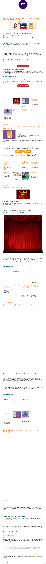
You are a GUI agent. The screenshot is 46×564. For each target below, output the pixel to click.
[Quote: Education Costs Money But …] (25, 109)
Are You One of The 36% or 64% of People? (25, 296)
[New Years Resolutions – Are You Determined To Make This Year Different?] (8, 161)
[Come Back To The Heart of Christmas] (25, 98)
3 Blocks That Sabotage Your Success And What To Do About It (16, 178)
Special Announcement (16, 271)
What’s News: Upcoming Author (34, 409)
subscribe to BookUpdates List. (31, 261)
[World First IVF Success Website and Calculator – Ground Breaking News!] (34, 269)
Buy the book (25, 73)
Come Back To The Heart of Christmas (25, 106)
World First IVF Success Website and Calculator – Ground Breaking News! (34, 281)
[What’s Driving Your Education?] (17, 109)
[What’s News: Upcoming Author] (34, 397)
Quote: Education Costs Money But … (25, 113)
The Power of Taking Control (34, 113)
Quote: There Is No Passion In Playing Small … (34, 177)
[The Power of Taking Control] (34, 109)
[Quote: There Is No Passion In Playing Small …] (34, 172)
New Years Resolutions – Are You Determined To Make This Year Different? (7, 168)
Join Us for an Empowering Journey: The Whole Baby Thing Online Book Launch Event (22, 19)
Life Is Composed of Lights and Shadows (7, 176)
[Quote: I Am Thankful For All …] (17, 161)
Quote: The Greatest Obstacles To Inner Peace (25, 281)
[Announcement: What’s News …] (17, 285)
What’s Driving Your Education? (16, 113)
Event (14, 33)
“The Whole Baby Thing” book (8, 257)
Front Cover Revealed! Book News (16, 105)
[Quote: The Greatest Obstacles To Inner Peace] (25, 269)
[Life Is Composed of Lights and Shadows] (8, 172)
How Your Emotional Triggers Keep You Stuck (7, 281)
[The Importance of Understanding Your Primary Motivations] (25, 161)
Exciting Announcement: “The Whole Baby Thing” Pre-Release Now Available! (23, 127)
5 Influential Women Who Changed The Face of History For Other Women (8, 292)
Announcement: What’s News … (16, 288)
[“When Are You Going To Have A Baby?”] (25, 172)
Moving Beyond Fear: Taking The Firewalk (7, 423)
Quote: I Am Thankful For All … (16, 164)
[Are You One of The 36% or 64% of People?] (25, 285)
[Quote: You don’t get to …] (8, 98)
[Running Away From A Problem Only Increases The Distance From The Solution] (8, 109)
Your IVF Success (6, 518)
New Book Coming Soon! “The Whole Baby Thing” (19, 305)
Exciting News (6, 399)
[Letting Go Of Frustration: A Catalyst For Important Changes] (34, 98)
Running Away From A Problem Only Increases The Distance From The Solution (7, 118)
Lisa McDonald (23, 4)
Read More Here (27, 151)
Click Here (36, 556)
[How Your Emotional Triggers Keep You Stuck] (8, 269)
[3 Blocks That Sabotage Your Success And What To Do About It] (17, 172)
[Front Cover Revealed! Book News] (17, 98)
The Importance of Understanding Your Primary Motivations (25, 166)
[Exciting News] (6, 397)
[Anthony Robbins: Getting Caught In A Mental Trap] (34, 285)
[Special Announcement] (16, 269)
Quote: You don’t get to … (7, 100)
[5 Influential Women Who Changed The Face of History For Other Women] (8, 285)
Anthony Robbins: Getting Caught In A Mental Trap (34, 296)
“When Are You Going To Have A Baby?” (25, 180)
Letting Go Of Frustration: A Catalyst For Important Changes (34, 103)
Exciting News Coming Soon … (34, 415)
